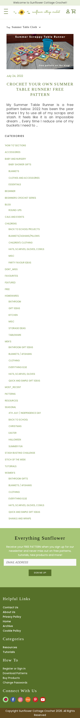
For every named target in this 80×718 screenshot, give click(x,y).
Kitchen (13, 315)
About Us (9, 612)
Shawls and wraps (20, 518)
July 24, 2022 (15, 76)
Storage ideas (17, 328)
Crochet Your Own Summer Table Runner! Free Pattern (40, 89)
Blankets (14, 171)
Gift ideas (14, 308)
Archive (8, 626)
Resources (11, 400)
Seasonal (10, 407)
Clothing (14, 360)
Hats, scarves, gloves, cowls (26, 249)
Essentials (15, 184)
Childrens (11, 223)
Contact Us (10, 607)
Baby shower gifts (20, 164)
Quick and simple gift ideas (24, 380)
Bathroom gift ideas (21, 347)
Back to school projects (24, 229)
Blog (8, 204)
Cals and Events (14, 216)
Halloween (15, 439)
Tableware (15, 335)
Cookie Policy (12, 631)
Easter (13, 432)
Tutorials (11, 466)
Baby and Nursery (15, 158)
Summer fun (16, 446)
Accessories (12, 152)
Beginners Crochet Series (20, 197)
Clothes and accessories (24, 177)
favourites (11, 275)
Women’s (10, 472)
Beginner (10, 191)
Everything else (18, 367)
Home (7, 621)
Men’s (8, 341)
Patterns (10, 393)
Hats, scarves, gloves (22, 374)
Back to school (18, 419)
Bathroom (15, 301)
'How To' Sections (15, 145)
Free (7, 289)
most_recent (13, 387)
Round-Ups (15, 210)
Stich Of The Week (15, 459)
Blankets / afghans (20, 354)
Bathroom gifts (18, 478)
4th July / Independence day (25, 412)
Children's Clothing (21, 242)
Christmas (15, 426)
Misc (11, 255)
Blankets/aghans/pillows (24, 235)
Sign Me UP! (40, 572)
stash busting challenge (20, 452)
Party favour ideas (20, 262)
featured (10, 282)
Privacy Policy (12, 617)
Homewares (12, 295)
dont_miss (11, 269)
